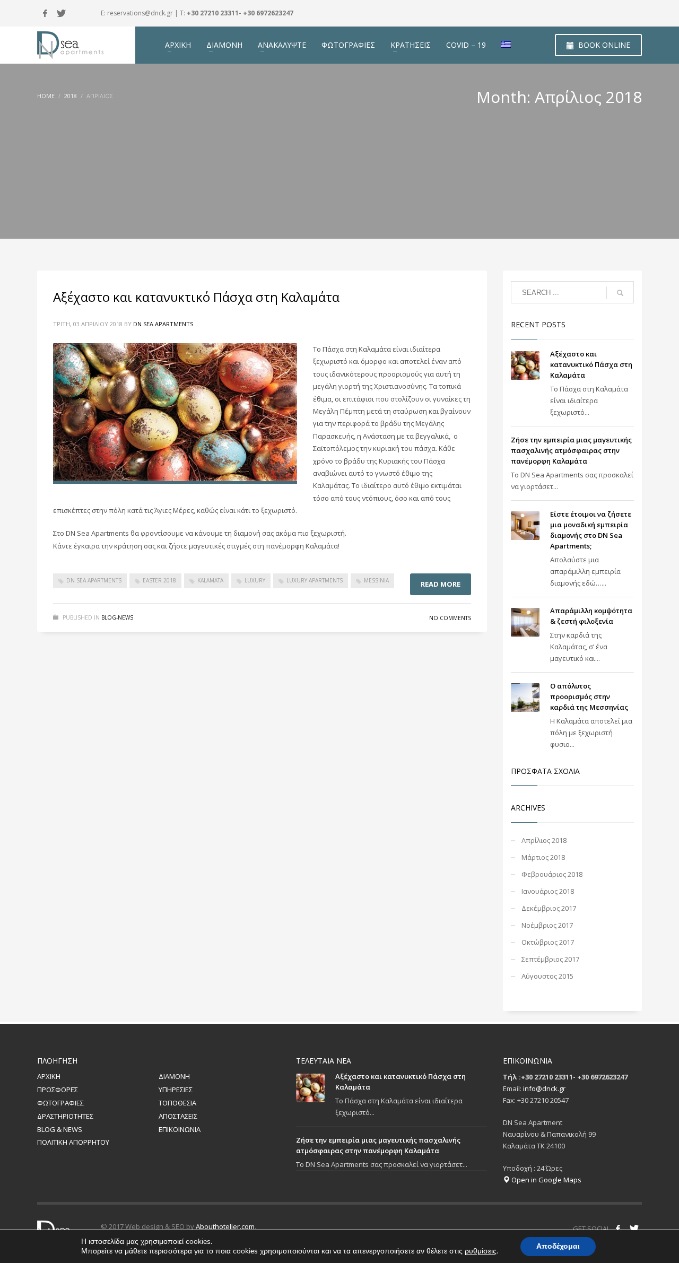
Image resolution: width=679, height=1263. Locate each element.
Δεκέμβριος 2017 (548, 908)
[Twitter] (61, 13)
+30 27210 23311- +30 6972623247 (240, 13)
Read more (440, 584)
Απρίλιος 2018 (544, 840)
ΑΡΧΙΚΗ (48, 1076)
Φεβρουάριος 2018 (551, 874)
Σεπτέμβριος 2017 (550, 959)
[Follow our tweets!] (634, 1228)
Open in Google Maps (545, 1179)
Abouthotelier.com (225, 1226)
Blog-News (117, 617)
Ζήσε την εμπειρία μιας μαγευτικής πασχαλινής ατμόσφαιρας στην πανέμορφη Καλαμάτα (571, 450)
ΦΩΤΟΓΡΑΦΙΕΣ (60, 1103)
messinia (376, 580)
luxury (255, 580)
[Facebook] (45, 13)
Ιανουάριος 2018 (547, 891)
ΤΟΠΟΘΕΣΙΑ (177, 1103)
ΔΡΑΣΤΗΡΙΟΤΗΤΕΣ (65, 1116)
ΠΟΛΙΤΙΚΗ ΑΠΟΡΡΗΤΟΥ (73, 1142)
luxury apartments (314, 580)
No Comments (450, 618)
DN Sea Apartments (163, 324)
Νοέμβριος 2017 (547, 925)
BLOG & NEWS (59, 1129)
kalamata (210, 580)
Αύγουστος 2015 (547, 976)
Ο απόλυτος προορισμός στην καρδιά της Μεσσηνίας (589, 696)
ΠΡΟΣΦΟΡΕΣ (57, 1089)
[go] (620, 293)
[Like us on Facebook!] (618, 1228)
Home (46, 96)
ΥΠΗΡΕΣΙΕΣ (176, 1089)
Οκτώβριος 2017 (547, 942)
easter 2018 (159, 580)
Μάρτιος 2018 (543, 857)
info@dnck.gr (544, 1088)
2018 (70, 96)
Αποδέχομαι (558, 1246)
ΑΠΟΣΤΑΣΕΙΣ (178, 1116)
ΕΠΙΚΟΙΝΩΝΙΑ (180, 1129)
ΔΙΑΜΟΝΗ (174, 1076)
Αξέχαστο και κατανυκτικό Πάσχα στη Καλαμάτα (196, 297)
